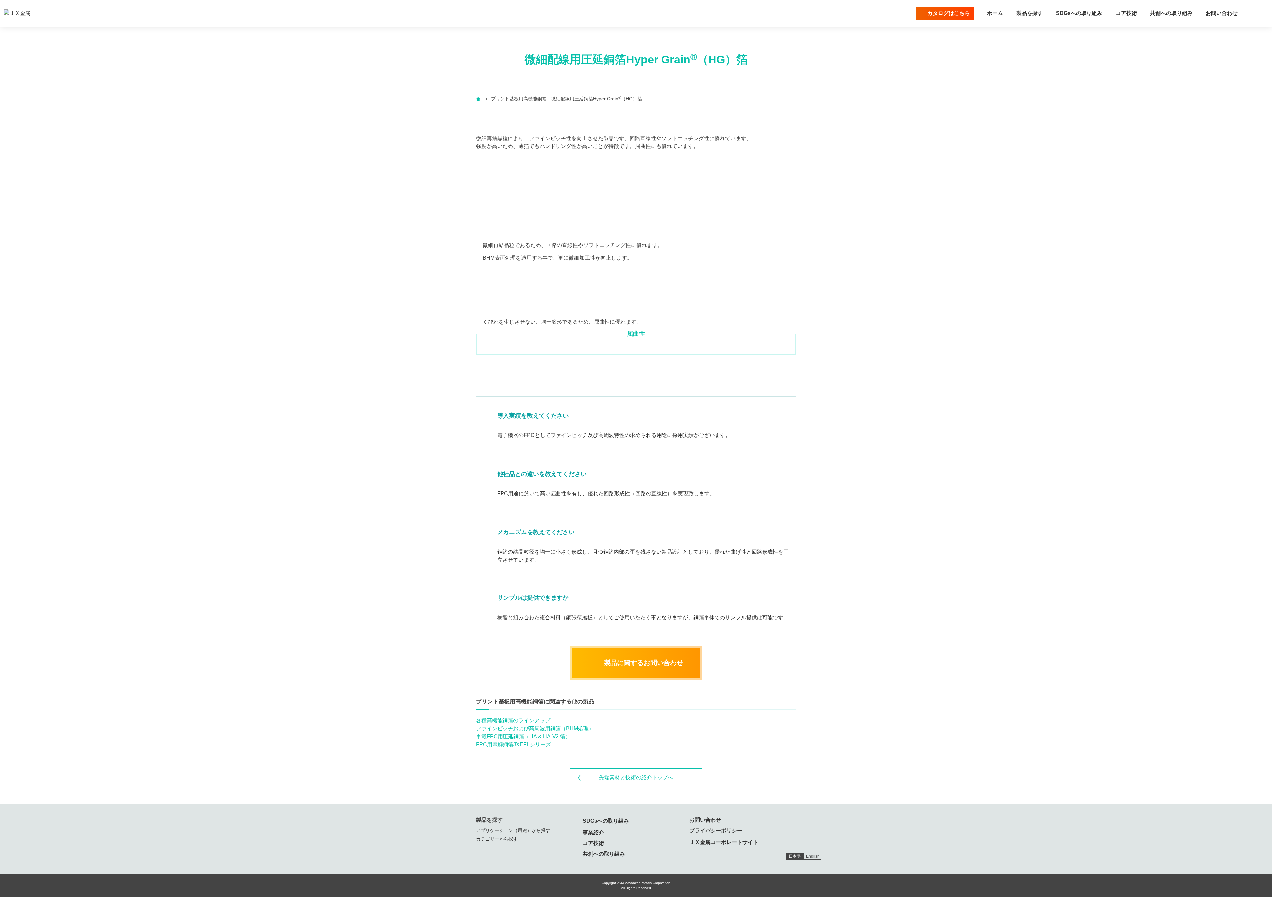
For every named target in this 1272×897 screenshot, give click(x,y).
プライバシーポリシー (715, 830)
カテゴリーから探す (497, 839)
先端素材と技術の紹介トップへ (636, 777)
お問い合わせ (1222, 13)
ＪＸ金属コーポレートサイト (723, 842)
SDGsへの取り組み (1079, 13)
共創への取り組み (1171, 13)
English (813, 856)
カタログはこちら (949, 13)
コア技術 (1126, 13)
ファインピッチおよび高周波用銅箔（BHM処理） (535, 728)
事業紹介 (593, 832)
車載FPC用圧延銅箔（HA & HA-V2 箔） (523, 736)
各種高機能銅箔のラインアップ (513, 720)
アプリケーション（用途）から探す (513, 830)
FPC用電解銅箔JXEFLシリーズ (513, 744)
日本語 (795, 856)
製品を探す (1029, 13)
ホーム (995, 13)
